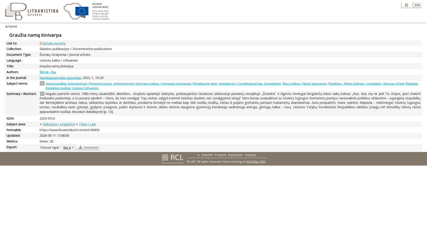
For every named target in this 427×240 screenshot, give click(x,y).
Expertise (234, 155)
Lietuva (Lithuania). (85, 88)
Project (219, 155)
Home (12, 26)
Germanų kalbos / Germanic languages (163, 83)
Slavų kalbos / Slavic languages (304, 83)
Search (206, 155)
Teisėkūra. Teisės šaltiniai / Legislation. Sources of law (366, 83)
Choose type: (50, 147)
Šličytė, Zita (48, 72)
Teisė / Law (87, 124)
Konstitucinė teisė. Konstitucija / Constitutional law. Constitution (237, 83)
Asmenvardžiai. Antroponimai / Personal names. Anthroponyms (90, 83)
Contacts (250, 155)
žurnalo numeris (54, 43)
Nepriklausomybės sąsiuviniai (60, 78)
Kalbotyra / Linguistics (59, 124)
